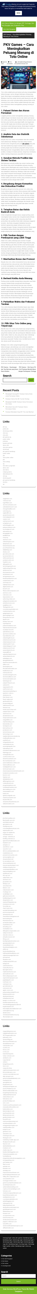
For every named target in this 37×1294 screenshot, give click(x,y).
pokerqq (5, 441)
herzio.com (6, 1049)
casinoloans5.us (7, 965)
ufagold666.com (7, 720)
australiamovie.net (8, 822)
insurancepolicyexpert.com (11, 865)
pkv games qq (7, 437)
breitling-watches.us (9, 838)
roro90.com (6, 1047)
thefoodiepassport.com (10, 976)
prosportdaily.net (8, 703)
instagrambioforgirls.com (10, 1125)
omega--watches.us (9, 836)
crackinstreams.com (9, 611)
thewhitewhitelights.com (10, 947)
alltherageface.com (8, 781)
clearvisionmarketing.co (10, 691)
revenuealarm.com (8, 791)
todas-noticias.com (8, 1056)
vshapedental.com (8, 742)
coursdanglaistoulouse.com (11, 828)
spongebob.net (7, 1082)
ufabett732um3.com (9, 683)
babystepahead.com (9, 1205)
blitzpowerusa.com (8, 1115)
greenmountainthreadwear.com (12, 1183)
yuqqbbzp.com (7, 605)
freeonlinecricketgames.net (11, 916)
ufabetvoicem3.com (9, 648)
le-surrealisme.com (8, 861)
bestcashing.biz (7, 918)
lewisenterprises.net (9, 546)
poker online (6, 439)
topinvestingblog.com (9, 871)
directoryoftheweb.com (10, 1041)
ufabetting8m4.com (8, 638)
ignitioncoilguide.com (9, 795)
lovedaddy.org (7, 1156)
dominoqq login (18, 1240)
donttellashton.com (8, 1043)
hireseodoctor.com (8, 617)
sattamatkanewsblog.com (10, 1187)
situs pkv (5, 435)
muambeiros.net (7, 924)
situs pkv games (7, 447)
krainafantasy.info (8, 1054)
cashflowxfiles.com (8, 1127)
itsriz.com (6, 1066)
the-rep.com (6, 875)
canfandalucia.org (8, 744)
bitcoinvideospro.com (9, 1072)
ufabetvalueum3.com (9, 642)
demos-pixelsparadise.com (11, 851)
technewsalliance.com (9, 677)
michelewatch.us (8, 834)
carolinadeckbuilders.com (10, 869)
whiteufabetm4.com (9, 656)
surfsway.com (7, 582)
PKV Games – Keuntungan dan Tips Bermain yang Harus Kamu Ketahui (9, 369)
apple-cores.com (8, 990)
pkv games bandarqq (9, 451)
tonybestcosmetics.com (10, 773)
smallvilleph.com (8, 894)
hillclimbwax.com (8, 1211)
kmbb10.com (7, 1129)
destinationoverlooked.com (11, 1207)
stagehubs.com (7, 498)
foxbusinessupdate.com (10, 1154)
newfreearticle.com (8, 1113)
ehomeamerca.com (8, 572)
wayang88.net (7, 652)
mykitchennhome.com (9, 972)
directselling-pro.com (9, 789)
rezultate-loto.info (8, 630)
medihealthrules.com (9, 738)
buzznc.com (6, 775)
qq (3, 464)
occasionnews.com (8, 1215)
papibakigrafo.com (8, 980)
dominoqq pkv (7, 478)
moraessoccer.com (8, 904)
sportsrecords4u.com (9, 634)
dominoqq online (8, 431)
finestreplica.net (7, 666)
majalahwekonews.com (10, 1033)
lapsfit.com (6, 619)
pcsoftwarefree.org (8, 548)
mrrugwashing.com (8, 1160)
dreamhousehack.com (9, 758)
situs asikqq (6, 461)
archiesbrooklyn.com (9, 922)
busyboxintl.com (7, 1084)
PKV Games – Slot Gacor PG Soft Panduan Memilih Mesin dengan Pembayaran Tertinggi (27, 369)
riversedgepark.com (8, 517)
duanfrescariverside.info (10, 662)
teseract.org (6, 707)
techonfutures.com (8, 732)
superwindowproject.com (10, 978)
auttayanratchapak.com (10, 1086)
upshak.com (6, 1166)
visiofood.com (7, 713)
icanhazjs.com (7, 982)
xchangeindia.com (8, 754)
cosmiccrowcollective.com (11, 1074)
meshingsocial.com (8, 1135)
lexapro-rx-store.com (9, 1000)
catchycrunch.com (8, 521)
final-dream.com (8, 697)
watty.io (5, 1062)
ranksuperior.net (7, 1203)
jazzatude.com (7, 882)
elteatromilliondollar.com (10, 1090)
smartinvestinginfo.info (10, 675)
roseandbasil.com (8, 945)
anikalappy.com (7, 658)
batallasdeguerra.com (9, 898)
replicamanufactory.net (9, 627)
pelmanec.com (7, 1037)
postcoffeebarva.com (9, 1088)
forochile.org (6, 906)
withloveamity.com (8, 558)
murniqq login (23, 1244)
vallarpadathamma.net (9, 1095)
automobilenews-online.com (11, 763)
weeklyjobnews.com (9, 1197)
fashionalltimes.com (9, 765)
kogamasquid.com (8, 1006)
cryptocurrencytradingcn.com (11, 1189)
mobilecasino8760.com (10, 961)
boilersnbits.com (8, 1109)
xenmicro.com (7, 539)
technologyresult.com (9, 566)
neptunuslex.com (8, 830)
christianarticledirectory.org (11, 1015)
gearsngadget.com (8, 615)
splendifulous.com (8, 632)
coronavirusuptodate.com (10, 609)
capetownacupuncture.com (11, 1070)
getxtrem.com (7, 1131)
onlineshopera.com (8, 541)
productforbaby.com (9, 1101)
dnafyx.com (6, 552)
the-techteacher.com (9, 761)
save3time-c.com (8, 847)
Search (7, 375)
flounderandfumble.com (10, 668)
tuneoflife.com (7, 1224)
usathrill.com (6, 740)
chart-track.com (7, 908)
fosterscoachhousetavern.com (12, 1105)
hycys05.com (7, 1119)
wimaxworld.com (8, 914)
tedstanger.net (7, 681)
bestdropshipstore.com (10, 578)
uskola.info (6, 685)
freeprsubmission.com (9, 718)
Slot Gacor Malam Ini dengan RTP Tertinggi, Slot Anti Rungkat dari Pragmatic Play (18, 24)
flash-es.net (6, 1164)
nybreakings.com (8, 748)
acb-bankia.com (7, 1162)
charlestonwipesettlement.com (12, 1193)
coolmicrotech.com (8, 756)
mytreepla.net (7, 623)
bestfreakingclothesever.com (11, 1174)
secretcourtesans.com (9, 505)
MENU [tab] (18, 13)
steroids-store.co (8, 935)
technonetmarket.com (9, 679)
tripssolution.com (8, 597)
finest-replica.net (8, 699)
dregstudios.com (8, 900)
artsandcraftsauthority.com (11, 802)
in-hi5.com (6, 1052)
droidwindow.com (8, 716)
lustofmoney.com (8, 1217)
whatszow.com (7, 570)
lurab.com (6, 793)
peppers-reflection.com (10, 1221)
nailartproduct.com (8, 584)
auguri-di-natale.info (9, 832)
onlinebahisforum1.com (10, 507)
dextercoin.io (6, 1013)
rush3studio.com (8, 1045)
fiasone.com (6, 1144)
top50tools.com (7, 873)
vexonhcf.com (7, 849)
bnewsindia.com (7, 724)
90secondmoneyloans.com (11, 591)
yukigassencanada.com (10, 601)
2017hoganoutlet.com (9, 1035)
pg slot (6, 1244)
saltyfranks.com (7, 877)
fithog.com (6, 939)
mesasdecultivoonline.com (11, 1107)
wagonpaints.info (8, 687)
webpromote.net (8, 933)
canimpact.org (7, 984)
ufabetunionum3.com (9, 640)
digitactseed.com (8, 586)
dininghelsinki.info (8, 660)
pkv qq (5, 427)
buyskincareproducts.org (10, 1002)
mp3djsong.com (7, 826)
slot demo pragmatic (9, 466)
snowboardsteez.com (9, 1123)
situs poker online (8, 457)
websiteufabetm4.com (9, 654)
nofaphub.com (7, 523)
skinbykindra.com (8, 779)
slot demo (6, 470)
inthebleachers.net (8, 998)
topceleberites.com (8, 636)
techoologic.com (8, 734)
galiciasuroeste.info (8, 896)
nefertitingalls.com (8, 525)
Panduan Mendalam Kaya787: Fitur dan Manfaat (20, 412)
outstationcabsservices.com (11, 750)
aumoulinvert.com (8, 974)
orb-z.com (6, 1103)
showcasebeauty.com (9, 863)
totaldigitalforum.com (9, 767)
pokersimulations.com (9, 625)
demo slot (6, 445)
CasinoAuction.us (8, 967)
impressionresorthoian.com (11, 1172)
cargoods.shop (7, 1068)
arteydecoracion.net (9, 937)
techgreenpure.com (8, 576)
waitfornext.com (8, 689)
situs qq (5, 433)
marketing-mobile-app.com (11, 1140)
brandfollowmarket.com (10, 1195)
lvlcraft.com (6, 589)
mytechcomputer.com (9, 797)
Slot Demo (5, 1261)
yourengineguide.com (9, 746)
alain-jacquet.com (8, 1076)
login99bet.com (7, 503)
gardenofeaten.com (9, 1117)
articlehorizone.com (9, 603)
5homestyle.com (8, 1017)
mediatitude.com (8, 853)
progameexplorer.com (9, 785)
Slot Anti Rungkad (9, 29)
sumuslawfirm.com (8, 1179)
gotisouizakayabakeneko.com (11, 1078)
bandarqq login (28, 1238)
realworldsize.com (8, 1097)
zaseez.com (6, 519)
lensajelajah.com (8, 533)
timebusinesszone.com (10, 1219)
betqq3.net (6, 963)
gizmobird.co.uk (7, 824)
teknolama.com (7, 1099)
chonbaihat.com (7, 929)
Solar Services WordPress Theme (14, 1289)
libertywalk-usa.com (9, 820)
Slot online (5, 1263)
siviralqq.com (7, 1170)
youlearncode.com (8, 560)
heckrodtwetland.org (9, 951)
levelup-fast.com (8, 621)
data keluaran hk (7, 474)
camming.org (7, 511)
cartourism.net (7, 988)
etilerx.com (6, 664)
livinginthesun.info (8, 1064)
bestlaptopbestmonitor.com (11, 941)
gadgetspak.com (8, 613)
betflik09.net (6, 535)
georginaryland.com (8, 943)
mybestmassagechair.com (10, 955)
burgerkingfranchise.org (10, 1093)
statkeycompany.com (9, 867)
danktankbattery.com (9, 1146)
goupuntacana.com (8, 515)
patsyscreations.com (9, 527)
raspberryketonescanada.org (11, 736)
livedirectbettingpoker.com (10, 1152)
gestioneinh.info (7, 701)
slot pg (5, 476)
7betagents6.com (8, 607)
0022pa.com (6, 884)
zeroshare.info (7, 886)
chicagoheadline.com (9, 509)
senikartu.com (7, 1058)
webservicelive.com (8, 804)
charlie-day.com (7, 1150)
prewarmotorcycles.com (10, 855)
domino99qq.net (7, 1039)
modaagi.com (7, 892)
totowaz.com (7, 1191)
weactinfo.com (7, 1133)
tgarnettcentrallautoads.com (11, 841)
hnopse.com (6, 1213)
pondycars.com (7, 730)
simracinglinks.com (8, 857)
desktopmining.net (8, 996)
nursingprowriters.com (9, 1181)
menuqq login (7, 1238)
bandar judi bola (7, 443)
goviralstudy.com (8, 986)
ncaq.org (5, 537)
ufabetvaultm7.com (8, 644)
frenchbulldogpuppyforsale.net (12, 1004)
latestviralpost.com (8, 1111)
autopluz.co (6, 845)
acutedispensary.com (9, 1185)
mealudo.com (7, 1148)
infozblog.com (7, 927)
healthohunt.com (8, 670)
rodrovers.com (7, 595)
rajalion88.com (7, 513)
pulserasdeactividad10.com (11, 992)
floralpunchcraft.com (9, 1142)
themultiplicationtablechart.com (12, 1008)
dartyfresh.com (7, 544)
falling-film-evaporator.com (11, 1176)
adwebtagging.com (8, 1201)
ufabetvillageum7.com (9, 646)
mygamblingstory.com (9, 1031)
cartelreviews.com (8, 580)
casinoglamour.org (8, 1010)
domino (5, 482)
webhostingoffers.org (9, 568)
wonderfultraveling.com (10, 910)
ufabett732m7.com (8, 711)
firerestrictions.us (8, 920)
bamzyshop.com (8, 728)
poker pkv (6, 429)
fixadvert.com (7, 843)
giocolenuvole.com (8, 554)
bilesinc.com (6, 888)
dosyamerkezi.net (8, 859)
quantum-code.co (8, 693)
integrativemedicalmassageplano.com (14, 1158)
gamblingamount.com (9, 1209)
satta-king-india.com (9, 599)
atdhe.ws (5, 949)
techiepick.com (7, 726)
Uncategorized (6, 1265)
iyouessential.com (8, 556)
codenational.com (8, 783)
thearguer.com (7, 1138)
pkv (4, 455)
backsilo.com (7, 1168)
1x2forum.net (7, 500)
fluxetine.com (7, 959)
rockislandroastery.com (10, 787)
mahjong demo (7, 472)
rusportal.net (6, 1060)
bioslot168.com (7, 799)
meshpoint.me (7, 1080)
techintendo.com (8, 574)
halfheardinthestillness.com (11, 953)
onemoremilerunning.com (10, 1121)
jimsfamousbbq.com (9, 818)
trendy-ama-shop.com (9, 709)
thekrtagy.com (7, 752)
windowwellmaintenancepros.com (13, 1226)
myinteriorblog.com (8, 722)
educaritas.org (7, 531)
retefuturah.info (7, 672)
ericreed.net (6, 957)
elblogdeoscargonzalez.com (11, 931)
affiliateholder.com (8, 1228)
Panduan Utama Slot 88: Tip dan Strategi (17, 399)
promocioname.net (8, 912)
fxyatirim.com (7, 562)
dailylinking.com (7, 550)
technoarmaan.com (8, 769)
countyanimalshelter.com (10, 1199)
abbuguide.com (7, 564)
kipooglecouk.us (7, 970)
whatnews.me (7, 695)
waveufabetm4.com (9, 650)
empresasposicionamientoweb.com (13, 771)
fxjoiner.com (6, 777)
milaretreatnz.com (8, 890)
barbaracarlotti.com (8, 994)
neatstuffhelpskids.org (9, 902)
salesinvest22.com (8, 705)
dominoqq (6, 449)
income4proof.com (8, 529)
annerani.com (7, 879)
